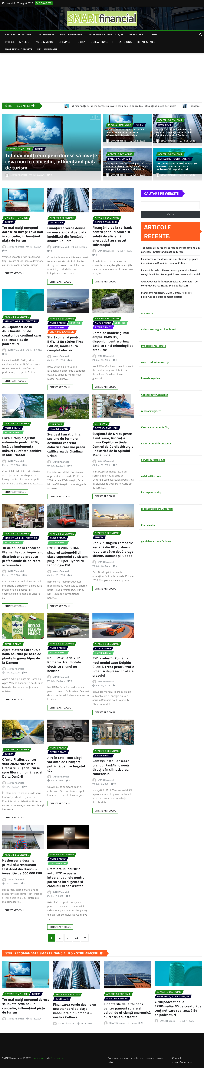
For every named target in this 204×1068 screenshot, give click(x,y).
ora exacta (147, 313)
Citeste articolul (15, 273)
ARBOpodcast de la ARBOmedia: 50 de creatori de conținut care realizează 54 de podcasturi (176, 166)
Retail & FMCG (146, 42)
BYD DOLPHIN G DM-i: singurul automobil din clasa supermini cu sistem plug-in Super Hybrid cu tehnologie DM (67, 556)
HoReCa (80, 42)
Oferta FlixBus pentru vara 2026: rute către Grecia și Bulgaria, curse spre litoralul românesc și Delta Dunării (22, 768)
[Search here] (200, 34)
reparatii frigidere (151, 411)
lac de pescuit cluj (151, 492)
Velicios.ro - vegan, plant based (158, 329)
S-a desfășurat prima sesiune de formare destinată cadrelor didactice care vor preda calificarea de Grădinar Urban (66, 445)
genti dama (147, 541)
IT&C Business (45, 34)
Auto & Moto (44, 42)
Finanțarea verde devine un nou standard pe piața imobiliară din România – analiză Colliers (174, 132)
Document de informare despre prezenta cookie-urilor (135, 1060)
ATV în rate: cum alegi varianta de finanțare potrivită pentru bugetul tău (66, 764)
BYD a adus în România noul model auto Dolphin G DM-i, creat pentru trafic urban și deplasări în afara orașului (113, 666)
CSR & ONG (125, 42)
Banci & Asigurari (71, 34)
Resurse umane (47, 49)
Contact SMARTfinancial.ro (182, 1060)
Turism (153, 34)
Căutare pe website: (162, 193)
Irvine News (40, 1058)
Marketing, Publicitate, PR (106, 34)
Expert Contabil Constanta (156, 443)
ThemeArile (57, 1058)
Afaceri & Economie (18, 34)
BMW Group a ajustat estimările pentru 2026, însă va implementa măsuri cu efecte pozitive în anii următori (22, 446)
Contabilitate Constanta (154, 394)
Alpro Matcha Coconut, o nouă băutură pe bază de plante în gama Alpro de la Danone (21, 656)
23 (76, 937)
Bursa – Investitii (102, 42)
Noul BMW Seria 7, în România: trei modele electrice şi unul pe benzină (64, 664)
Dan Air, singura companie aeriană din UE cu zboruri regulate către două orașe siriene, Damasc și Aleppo (112, 549)
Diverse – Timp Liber (17, 42)
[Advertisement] (102, 76)
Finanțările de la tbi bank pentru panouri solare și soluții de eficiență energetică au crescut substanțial (46, 161)
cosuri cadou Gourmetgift (155, 362)
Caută (170, 214)
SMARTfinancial (18, 174)
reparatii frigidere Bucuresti (157, 508)
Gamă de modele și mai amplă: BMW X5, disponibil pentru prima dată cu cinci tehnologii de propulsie (113, 341)
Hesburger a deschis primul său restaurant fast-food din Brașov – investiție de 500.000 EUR (22, 866)
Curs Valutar (148, 525)
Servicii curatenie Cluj (153, 459)
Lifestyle (64, 42)
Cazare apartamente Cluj (155, 427)
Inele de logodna (150, 378)
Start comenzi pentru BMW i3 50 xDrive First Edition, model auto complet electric (65, 343)
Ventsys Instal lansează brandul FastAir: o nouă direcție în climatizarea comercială (110, 767)
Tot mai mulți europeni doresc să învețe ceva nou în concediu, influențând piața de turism (125, 132)
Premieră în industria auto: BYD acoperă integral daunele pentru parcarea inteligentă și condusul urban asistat (66, 877)
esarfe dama (164, 541)
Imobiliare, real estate (153, 345)
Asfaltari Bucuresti (151, 476)
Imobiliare (136, 34)
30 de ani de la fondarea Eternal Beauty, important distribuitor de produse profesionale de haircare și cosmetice (22, 556)
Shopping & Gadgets (18, 49)
